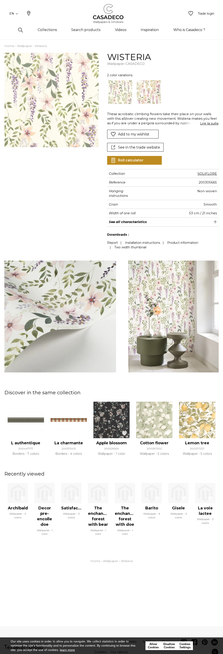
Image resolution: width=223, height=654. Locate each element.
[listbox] (161, 92)
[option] (120, 92)
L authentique (25, 443)
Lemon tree (197, 443)
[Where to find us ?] (28, 13)
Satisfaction (73, 508)
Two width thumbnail (130, 247)
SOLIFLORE (207, 173)
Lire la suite (209, 123)
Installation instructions (142, 243)
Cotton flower (154, 443)
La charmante (68, 443)
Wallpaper (24, 46)
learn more (67, 650)
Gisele (178, 508)
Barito (151, 508)
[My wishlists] (190, 13)
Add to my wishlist (133, 134)
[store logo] (112, 14)
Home (9, 46)
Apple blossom (111, 443)
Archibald (18, 508)
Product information (182, 243)
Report (112, 243)
